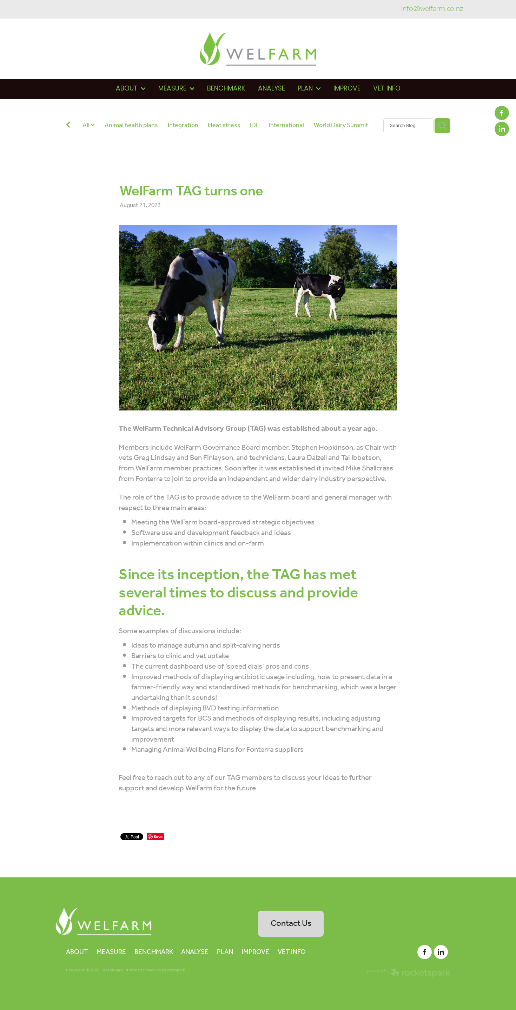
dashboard (113, 970)
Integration (183, 126)
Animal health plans (131, 126)
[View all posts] (68, 126)
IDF (254, 126)
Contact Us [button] (291, 923)
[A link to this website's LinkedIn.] (502, 129)
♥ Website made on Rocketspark (155, 970)
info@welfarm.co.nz (432, 9)
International (286, 126)
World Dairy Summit (341, 126)
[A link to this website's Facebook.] (502, 113)
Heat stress (224, 126)
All (86, 125)
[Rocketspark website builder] (408, 973)
